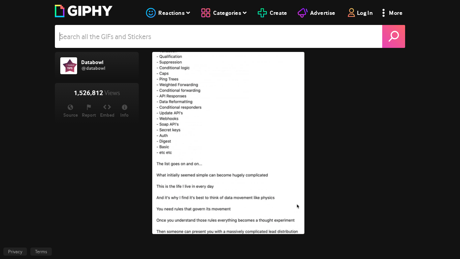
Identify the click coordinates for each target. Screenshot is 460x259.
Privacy (15, 251)
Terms (41, 251)
